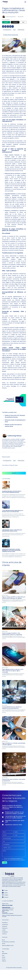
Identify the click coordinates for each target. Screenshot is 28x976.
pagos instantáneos (6, 357)
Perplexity (15, 22)
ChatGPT (6, 22)
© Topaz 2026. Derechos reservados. (14, 967)
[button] (13, 26)
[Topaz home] (4, 2)
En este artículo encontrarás (10, 35)
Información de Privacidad (15, 858)
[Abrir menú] (25, 1)
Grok (23, 22)
